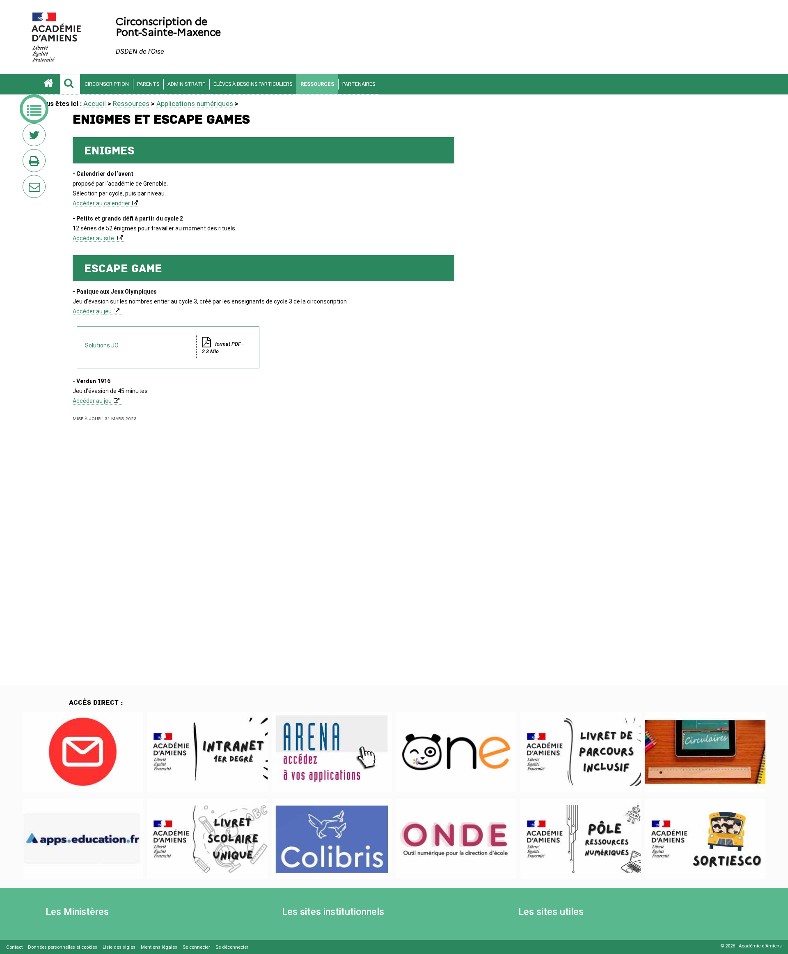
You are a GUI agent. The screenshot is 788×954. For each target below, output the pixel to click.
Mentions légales (159, 947)
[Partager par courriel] (28, 181)
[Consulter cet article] (83, 752)
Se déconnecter (231, 947)
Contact (14, 947)
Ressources (317, 84)
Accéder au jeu (92, 311)
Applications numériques (195, 103)
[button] (70, 84)
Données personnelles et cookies (62, 947)
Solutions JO (102, 345)
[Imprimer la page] (35, 163)
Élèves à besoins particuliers (252, 84)
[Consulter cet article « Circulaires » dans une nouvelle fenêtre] (705, 752)
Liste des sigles (119, 947)
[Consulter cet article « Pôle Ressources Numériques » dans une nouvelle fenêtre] (580, 839)
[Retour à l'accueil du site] (49, 84)
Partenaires (358, 84)
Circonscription (107, 84)
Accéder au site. (94, 238)
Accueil (94, 103)
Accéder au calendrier (101, 203)
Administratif (186, 84)
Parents (148, 84)
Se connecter (196, 947)
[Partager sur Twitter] (35, 137)
